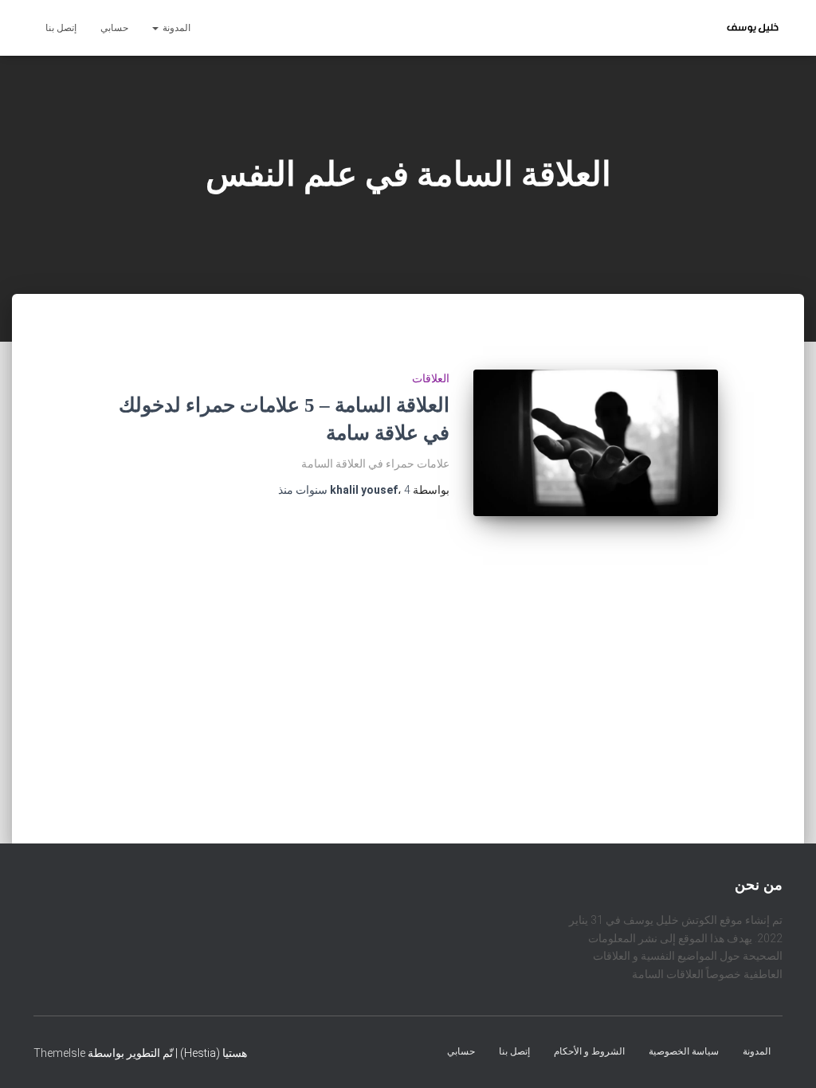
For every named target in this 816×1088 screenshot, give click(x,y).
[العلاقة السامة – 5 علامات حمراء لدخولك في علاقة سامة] (595, 443)
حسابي (114, 27)
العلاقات (430, 378)
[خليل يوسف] (752, 28)
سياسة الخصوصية (684, 1050)
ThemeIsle (59, 1052)
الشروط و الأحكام (589, 1050)
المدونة (175, 27)
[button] (156, 27)
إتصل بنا (60, 27)
